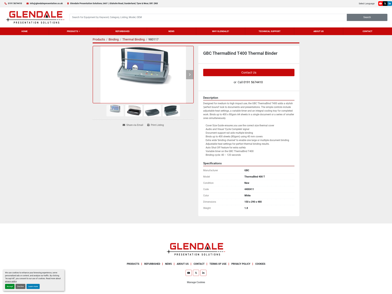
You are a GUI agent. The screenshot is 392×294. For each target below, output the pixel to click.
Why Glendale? (220, 31)
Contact (367, 31)
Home (24, 31)
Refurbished (122, 31)
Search (367, 17)
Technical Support (270, 31)
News (171, 31)
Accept (10, 286)
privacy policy (11, 281)
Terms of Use (217, 263)
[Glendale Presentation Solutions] (196, 249)
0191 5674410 (15, 3)
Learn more (33, 286)
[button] (73, 31)
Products (72, 31)
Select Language (367, 3)
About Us (318, 31)
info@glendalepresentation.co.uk (46, 3)
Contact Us (248, 72)
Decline (20, 286)
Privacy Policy (240, 263)
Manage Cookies (196, 282)
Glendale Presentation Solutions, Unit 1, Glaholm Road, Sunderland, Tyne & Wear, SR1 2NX (114, 3)
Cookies (260, 263)
